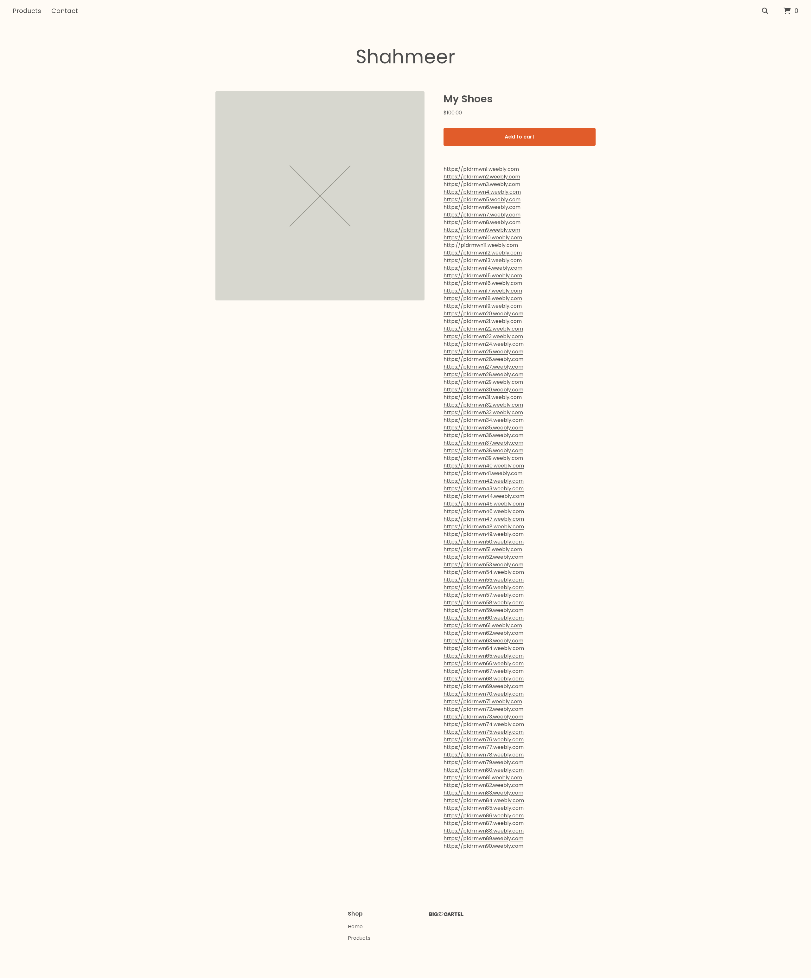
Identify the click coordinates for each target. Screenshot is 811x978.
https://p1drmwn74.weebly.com (484, 724)
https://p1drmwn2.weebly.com (482, 176)
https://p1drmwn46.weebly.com (484, 511)
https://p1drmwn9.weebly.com (482, 230)
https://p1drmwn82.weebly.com (483, 785)
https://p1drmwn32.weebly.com (483, 405)
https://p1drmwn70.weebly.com (484, 694)
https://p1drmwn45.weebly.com (484, 503)
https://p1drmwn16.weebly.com (483, 283)
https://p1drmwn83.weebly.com (483, 792)
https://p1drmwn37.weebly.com (483, 443)
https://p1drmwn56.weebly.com (484, 587)
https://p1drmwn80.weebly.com (484, 770)
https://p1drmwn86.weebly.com (484, 815)
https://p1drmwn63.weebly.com (483, 640)
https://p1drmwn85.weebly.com (484, 808)
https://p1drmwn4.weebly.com (482, 192)
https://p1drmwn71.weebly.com (483, 701)
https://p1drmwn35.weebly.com (483, 427)
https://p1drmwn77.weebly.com (484, 747)
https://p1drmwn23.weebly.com (483, 336)
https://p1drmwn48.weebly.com (484, 526)
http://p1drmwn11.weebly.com (481, 245)
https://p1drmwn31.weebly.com (483, 397)
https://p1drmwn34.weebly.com (484, 420)
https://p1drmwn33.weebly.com (483, 412)
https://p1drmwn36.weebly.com (483, 435)
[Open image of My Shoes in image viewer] (320, 195)
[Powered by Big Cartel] (446, 914)
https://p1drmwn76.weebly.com (484, 739)
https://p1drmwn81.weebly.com (483, 777)
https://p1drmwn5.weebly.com (482, 199)
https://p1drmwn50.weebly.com (484, 541)
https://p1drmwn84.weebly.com (484, 800)
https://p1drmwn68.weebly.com (484, 678)
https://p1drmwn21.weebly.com (483, 321)
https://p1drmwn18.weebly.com (483, 298)
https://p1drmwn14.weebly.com (483, 268)
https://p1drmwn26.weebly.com (483, 359)
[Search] (765, 11)
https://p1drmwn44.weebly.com (484, 496)
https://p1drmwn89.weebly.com (483, 838)
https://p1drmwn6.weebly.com (482, 207)
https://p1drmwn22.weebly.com (483, 328)
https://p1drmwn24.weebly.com (484, 344)
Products (27, 10)
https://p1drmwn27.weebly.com (483, 366)
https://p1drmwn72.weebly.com (483, 709)
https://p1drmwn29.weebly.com (483, 382)
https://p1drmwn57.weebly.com (484, 595)
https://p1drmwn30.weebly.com (483, 389)
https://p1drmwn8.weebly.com (482, 222)
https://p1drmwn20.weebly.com (483, 313)
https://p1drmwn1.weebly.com (481, 169)
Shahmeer (405, 56)
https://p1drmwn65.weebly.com (484, 656)
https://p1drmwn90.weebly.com (483, 846)
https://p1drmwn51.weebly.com (483, 549)
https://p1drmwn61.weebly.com (483, 625)
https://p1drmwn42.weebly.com (484, 481)
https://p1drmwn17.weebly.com (483, 290)
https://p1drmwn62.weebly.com (483, 633)
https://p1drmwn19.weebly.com (483, 306)
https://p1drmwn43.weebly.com (484, 488)
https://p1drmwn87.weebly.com (484, 823)
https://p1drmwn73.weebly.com (483, 716)
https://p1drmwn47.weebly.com (484, 519)
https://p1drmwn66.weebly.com (484, 663)
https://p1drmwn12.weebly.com (483, 252)
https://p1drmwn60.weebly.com (484, 617)
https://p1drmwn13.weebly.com (483, 260)
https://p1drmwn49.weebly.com (484, 534)
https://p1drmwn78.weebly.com (484, 754)
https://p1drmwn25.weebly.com (483, 351)
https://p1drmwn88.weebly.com (484, 830)
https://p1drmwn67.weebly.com (484, 671)
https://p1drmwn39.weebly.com (483, 458)
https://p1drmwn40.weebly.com (484, 465)
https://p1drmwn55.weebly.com (484, 579)
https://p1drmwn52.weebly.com (483, 557)
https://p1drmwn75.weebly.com (484, 732)
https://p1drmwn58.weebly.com (484, 602)
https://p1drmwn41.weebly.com (483, 473)
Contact (64, 10)
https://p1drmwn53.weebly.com (483, 564)
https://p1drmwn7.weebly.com (482, 214)
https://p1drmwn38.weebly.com (483, 450)
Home (355, 926)
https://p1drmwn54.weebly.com (484, 572)
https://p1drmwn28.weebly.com (483, 374)
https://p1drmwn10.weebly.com (483, 237)
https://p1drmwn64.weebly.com (484, 648)
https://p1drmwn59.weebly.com (483, 610)
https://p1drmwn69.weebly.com (483, 686)
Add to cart (519, 136)
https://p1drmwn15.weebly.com (483, 275)
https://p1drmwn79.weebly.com (483, 762)
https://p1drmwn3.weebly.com (482, 184)
